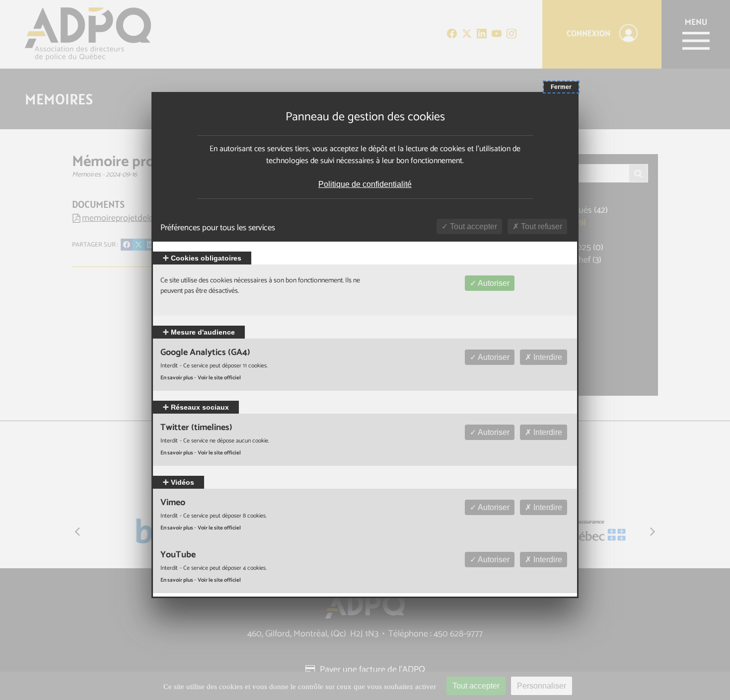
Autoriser (493, 283)
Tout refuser (540, 226)
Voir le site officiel (219, 377)
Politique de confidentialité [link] (365, 184)
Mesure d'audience (202, 332)
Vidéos (181, 482)
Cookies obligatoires (205, 258)
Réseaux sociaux (199, 407)
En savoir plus (177, 377)
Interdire (546, 357)
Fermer (561, 87)
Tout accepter (472, 226)
